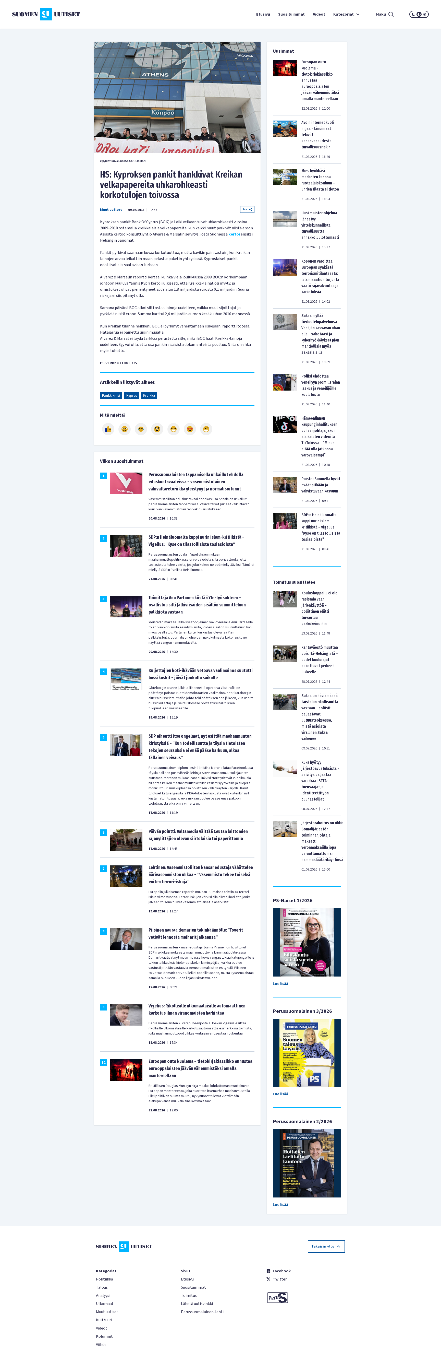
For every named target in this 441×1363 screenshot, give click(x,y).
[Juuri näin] (108, 429)
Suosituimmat (291, 14)
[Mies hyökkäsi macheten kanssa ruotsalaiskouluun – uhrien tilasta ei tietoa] (285, 185)
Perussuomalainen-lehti (202, 1312)
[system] (419, 14)
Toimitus (189, 1295)
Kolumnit (104, 1336)
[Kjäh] (206, 429)
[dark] (413, 14)
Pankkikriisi (111, 395)
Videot (319, 14)
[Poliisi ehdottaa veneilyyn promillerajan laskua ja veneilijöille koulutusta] (285, 390)
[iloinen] (124, 429)
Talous (102, 1287)
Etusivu (263, 14)
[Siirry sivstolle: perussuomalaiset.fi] (305, 1297)
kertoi (234, 234)
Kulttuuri (104, 1320)
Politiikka (104, 1279)
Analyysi (103, 1295)
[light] (424, 14)
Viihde (101, 1344)
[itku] (141, 429)
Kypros (131, 395)
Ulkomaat (105, 1304)
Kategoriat (343, 14)
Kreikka (149, 395)
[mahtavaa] (173, 429)
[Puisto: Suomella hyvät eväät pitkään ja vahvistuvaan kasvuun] (285, 489)
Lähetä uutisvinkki (197, 1304)
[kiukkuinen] (157, 429)
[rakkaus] (190, 429)
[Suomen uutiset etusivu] (47, 14)
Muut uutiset (111, 209)
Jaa (244, 209)
